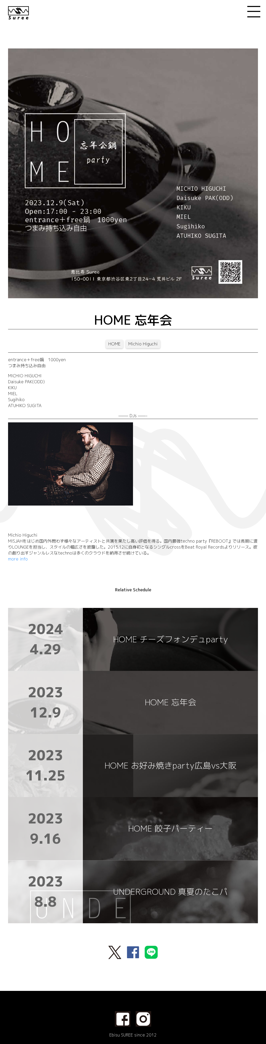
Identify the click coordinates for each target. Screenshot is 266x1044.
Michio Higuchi (143, 344)
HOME (114, 344)
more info (18, 559)
